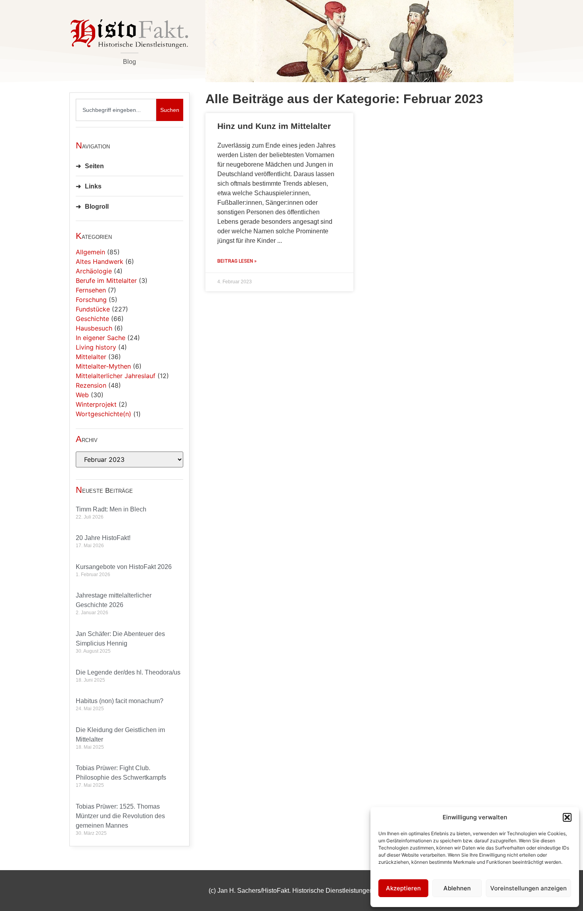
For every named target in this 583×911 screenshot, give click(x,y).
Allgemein (90, 252)
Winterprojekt (96, 404)
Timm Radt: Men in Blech (111, 509)
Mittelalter (91, 357)
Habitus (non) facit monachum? (119, 701)
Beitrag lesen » (237, 261)
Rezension (91, 385)
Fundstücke (93, 309)
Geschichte (92, 319)
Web (82, 395)
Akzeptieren (403, 888)
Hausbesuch (94, 328)
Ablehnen (457, 888)
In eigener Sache (100, 338)
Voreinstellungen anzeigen (528, 888)
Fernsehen (91, 290)
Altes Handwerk (99, 261)
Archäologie (94, 271)
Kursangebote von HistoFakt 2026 (124, 566)
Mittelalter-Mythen (103, 366)
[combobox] (116, 110)
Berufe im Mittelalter (106, 280)
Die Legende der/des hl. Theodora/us (128, 672)
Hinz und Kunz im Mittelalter (274, 126)
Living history (96, 347)
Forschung (91, 300)
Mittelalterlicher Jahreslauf (115, 376)
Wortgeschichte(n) (103, 414)
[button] (567, 817)
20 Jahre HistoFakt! (103, 537)
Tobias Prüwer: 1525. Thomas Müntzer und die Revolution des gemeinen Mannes (120, 816)
